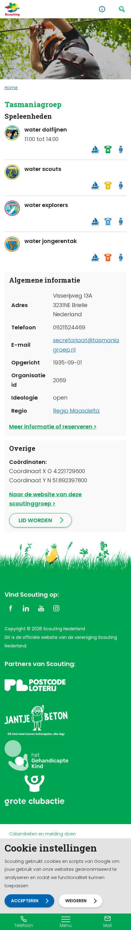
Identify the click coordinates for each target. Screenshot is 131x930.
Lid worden (35, 520)
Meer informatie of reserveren (50, 426)
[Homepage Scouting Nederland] (12, 9)
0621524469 (69, 327)
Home (11, 88)
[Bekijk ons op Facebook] (11, 608)
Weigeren (76, 901)
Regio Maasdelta (76, 410)
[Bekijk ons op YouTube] (41, 608)
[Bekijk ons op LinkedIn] (26, 608)
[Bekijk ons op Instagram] (56, 608)
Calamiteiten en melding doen (42, 834)
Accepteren (24, 901)
